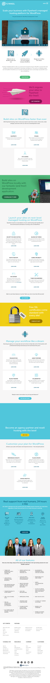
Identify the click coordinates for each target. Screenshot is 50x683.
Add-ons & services (39, 629)
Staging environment (28, 627)
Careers (27, 650)
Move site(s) (5, 632)
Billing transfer (16, 632)
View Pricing (25, 77)
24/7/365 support (39, 627)
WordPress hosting (17, 627)
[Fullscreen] (46, 45)
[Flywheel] (8, 4)
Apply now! (25, 435)
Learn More (13, 144)
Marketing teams (5, 650)
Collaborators (16, 630)
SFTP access (19, 282)
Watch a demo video (6, 627)
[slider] (23, 45)
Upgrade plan (40, 653)
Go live (4, 633)
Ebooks (15, 650)
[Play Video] (3, 45)
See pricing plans (25, 398)
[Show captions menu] (39, 45)
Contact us (27, 653)
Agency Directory (17, 647)
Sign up (4, 630)
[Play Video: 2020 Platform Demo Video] (25, 32)
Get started (25, 298)
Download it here (10, 197)
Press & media (28, 647)
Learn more (13, 466)
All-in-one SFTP (17, 629)
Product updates (40, 650)
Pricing (4, 629)
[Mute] (42, 45)
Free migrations (27, 630)
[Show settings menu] (44, 45)
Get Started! (35, 101)
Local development (28, 629)
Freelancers (5, 647)
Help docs (39, 647)
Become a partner (6, 635)
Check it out (36, 321)
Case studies (16, 653)
